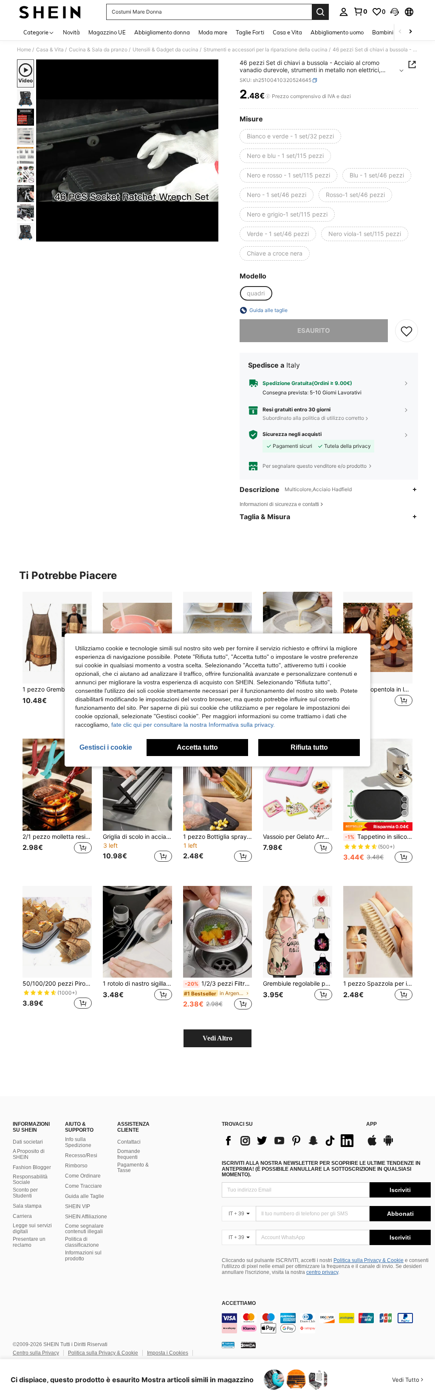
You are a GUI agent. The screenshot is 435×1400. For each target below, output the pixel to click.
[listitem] (57, 658)
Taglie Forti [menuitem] (250, 32)
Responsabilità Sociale (30, 1180)
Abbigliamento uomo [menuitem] (337, 32)
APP (371, 1124)
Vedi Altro (217, 1038)
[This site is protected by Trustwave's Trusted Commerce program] (228, 1345)
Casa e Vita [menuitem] (287, 32)
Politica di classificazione (82, 1242)
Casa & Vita (50, 50)
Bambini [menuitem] (382, 32)
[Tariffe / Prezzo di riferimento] (268, 96)
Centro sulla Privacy (36, 1353)
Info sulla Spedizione (78, 1142)
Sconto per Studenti (25, 1193)
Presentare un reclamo (29, 1242)
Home (24, 50)
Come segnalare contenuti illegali (84, 1229)
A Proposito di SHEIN (29, 1154)
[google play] (388, 1144)
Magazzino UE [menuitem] (107, 32)
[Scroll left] (400, 32)
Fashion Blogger (32, 1167)
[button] (395, 12)
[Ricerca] (320, 12)
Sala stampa (27, 1206)
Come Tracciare (83, 1186)
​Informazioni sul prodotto (83, 1256)
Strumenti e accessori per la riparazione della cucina (265, 50)
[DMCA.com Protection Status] (248, 1345)
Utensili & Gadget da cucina (165, 50)
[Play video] (127, 151)
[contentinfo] (326, 1323)
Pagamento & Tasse (133, 1168)
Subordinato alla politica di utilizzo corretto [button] (313, 418)
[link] (360, 11)
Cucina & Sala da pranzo (98, 50)
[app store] (372, 1144)
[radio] (290, 136)
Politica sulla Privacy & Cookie (368, 1260)
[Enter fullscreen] (211, 234)
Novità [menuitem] (71, 32)
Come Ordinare (83, 1176)
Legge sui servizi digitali (32, 1228)
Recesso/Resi (81, 1155)
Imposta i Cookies (167, 1353)
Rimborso (76, 1166)
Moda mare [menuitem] (212, 32)
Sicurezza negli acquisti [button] (292, 434)
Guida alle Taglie (84, 1196)
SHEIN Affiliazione (86, 1217)
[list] (290, 1140)
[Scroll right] (410, 32)
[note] (377, 826)
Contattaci (129, 1142)
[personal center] (344, 12)
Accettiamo (239, 1303)
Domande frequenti (128, 1154)
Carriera (22, 1216)
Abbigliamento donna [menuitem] (162, 32)
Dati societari (28, 1142)
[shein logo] (50, 12)
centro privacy (322, 1272)
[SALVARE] (406, 330)
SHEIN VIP (77, 1206)
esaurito (313, 330)
